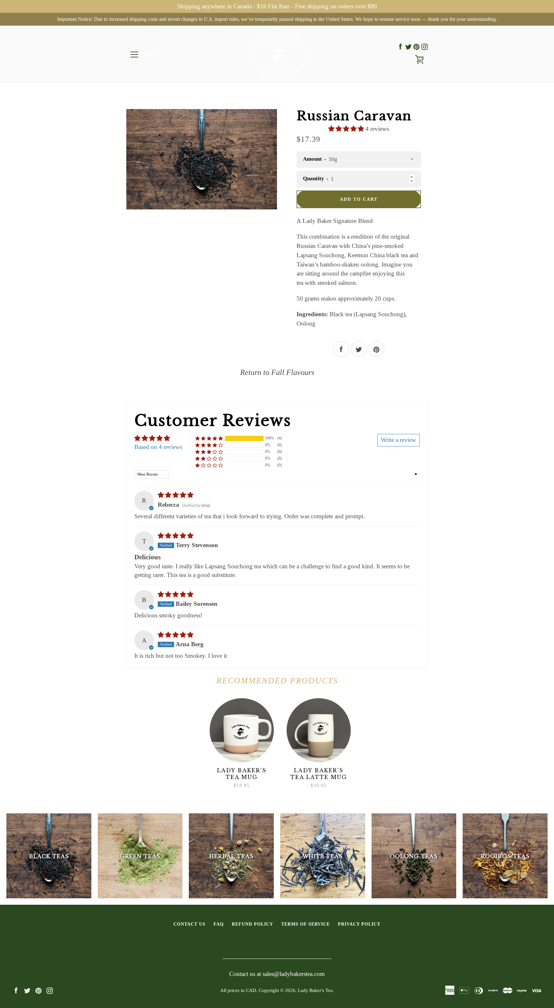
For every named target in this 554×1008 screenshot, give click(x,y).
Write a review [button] (398, 439)
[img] (175, 495)
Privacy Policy (359, 924)
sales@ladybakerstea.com (294, 973)
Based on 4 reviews (158, 447)
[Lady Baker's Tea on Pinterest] (416, 46)
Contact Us (189, 924)
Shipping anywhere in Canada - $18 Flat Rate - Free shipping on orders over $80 (277, 6)
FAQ (219, 924)
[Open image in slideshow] (201, 159)
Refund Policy (252, 924)
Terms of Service (305, 924)
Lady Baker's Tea (315, 990)
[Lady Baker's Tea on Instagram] (424, 46)
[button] (346, 128)
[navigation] (134, 55)
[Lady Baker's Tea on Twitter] (408, 46)
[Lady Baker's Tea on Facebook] (400, 46)
